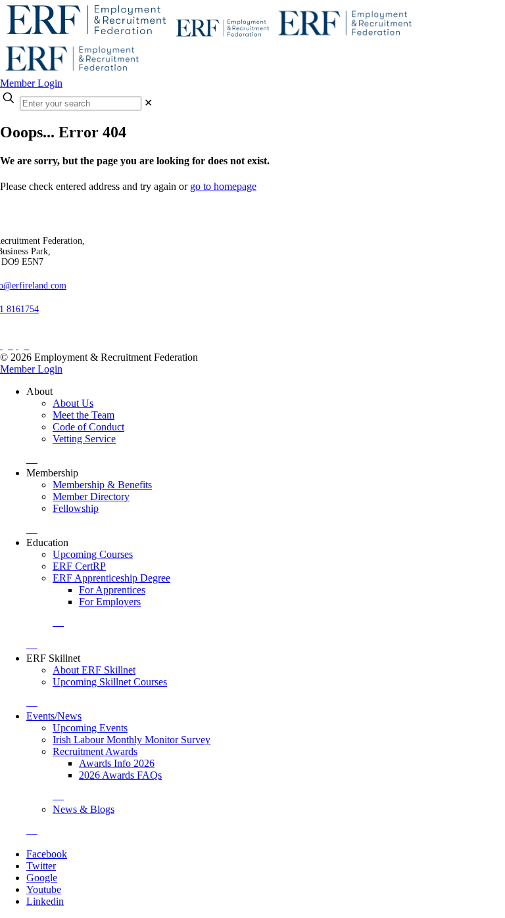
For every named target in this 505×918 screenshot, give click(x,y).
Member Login (31, 83)
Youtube (43, 889)
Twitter (41, 865)
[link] (148, 102)
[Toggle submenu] (31, 459)
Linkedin (45, 901)
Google (41, 877)
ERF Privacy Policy (47, 334)
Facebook (46, 854)
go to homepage (223, 186)
